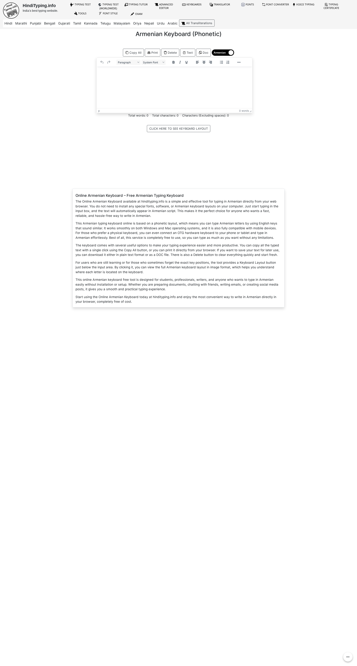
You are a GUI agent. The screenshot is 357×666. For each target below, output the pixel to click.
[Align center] (204, 62)
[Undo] (102, 62)
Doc (205, 52)
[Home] (11, 10)
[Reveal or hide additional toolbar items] (239, 62)
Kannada (90, 23)
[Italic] (180, 62)
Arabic (173, 23)
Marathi (21, 23)
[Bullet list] (221, 62)
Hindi (8, 23)
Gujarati (64, 23)
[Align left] (197, 62)
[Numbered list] (228, 62)
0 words (244, 110)
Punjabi (35, 23)
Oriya (137, 23)
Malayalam (122, 23)
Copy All (135, 52)
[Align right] (210, 62)
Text (190, 52)
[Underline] (186, 62)
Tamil (77, 23)
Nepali (149, 23)
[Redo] (108, 62)
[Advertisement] (44, 71)
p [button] (99, 110)
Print (154, 52)
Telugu (105, 23)
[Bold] (173, 62)
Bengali (49, 23)
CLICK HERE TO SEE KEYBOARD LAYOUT (178, 128)
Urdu (161, 23)
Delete (172, 52)
